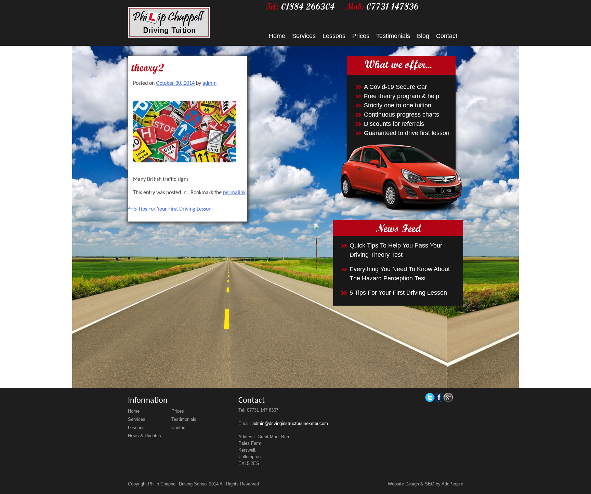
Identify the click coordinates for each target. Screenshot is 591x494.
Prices (360, 35)
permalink (234, 193)
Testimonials (393, 35)
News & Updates (144, 435)
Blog (423, 35)
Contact (446, 35)
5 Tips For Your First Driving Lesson (169, 209)
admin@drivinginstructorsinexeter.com (290, 423)
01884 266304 (308, 6)
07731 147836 (392, 6)
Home (277, 35)
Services (304, 35)
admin (209, 83)
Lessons (334, 35)
